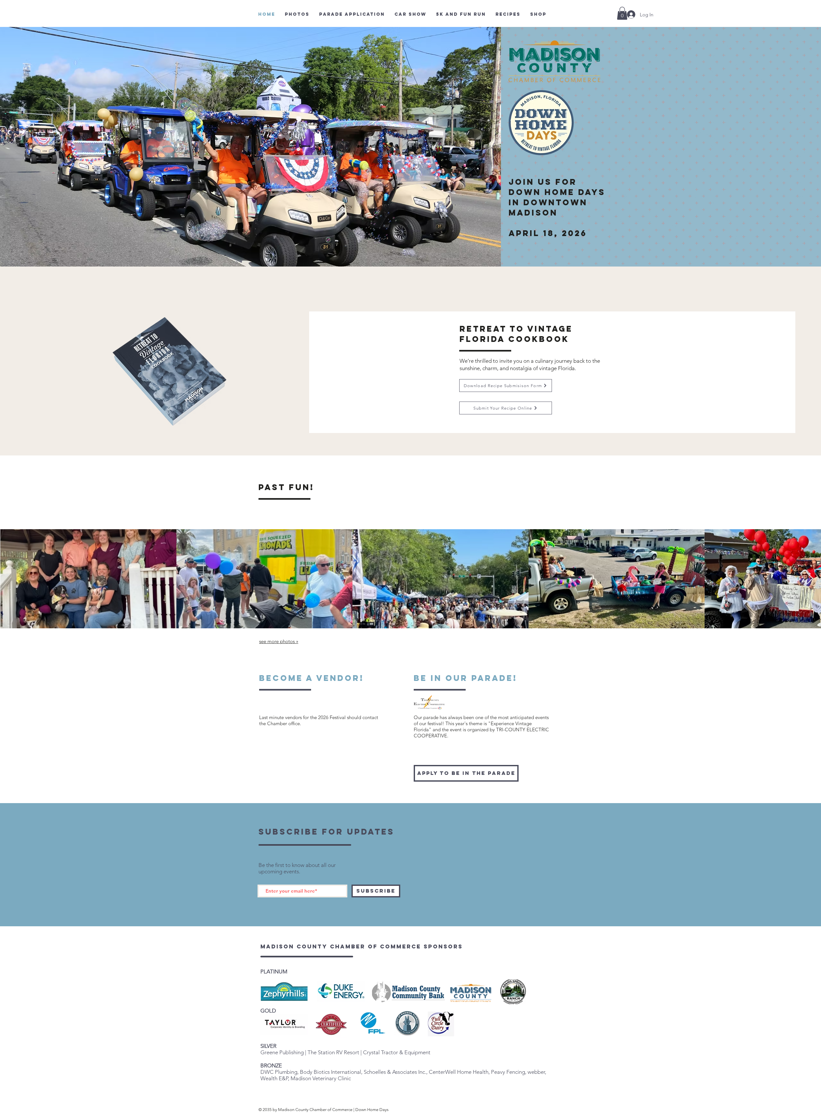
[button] (622, 13)
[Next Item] (810, 579)
